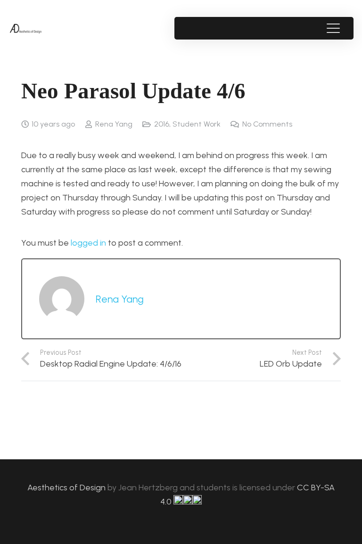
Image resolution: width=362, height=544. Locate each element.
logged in (88, 243)
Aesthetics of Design (67, 487)
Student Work (197, 124)
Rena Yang (113, 124)
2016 (161, 124)
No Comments (267, 124)
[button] (333, 28)
